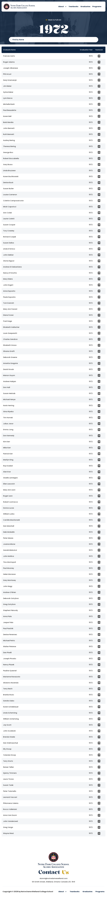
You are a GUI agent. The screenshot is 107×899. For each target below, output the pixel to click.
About (61, 6)
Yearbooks (73, 6)
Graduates (85, 6)
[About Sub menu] (66, 6)
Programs (96, 6)
